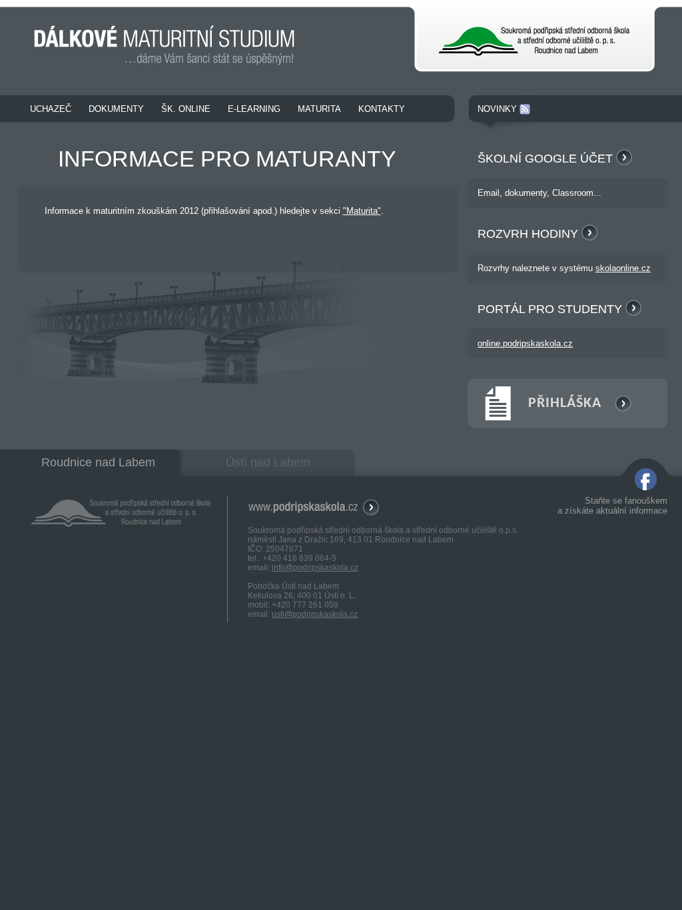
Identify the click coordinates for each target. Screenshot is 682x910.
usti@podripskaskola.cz (315, 614)
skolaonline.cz (623, 268)
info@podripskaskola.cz (315, 567)
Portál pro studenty (551, 309)
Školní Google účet (547, 158)
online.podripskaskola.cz (525, 343)
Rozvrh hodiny (529, 233)
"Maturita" (362, 211)
